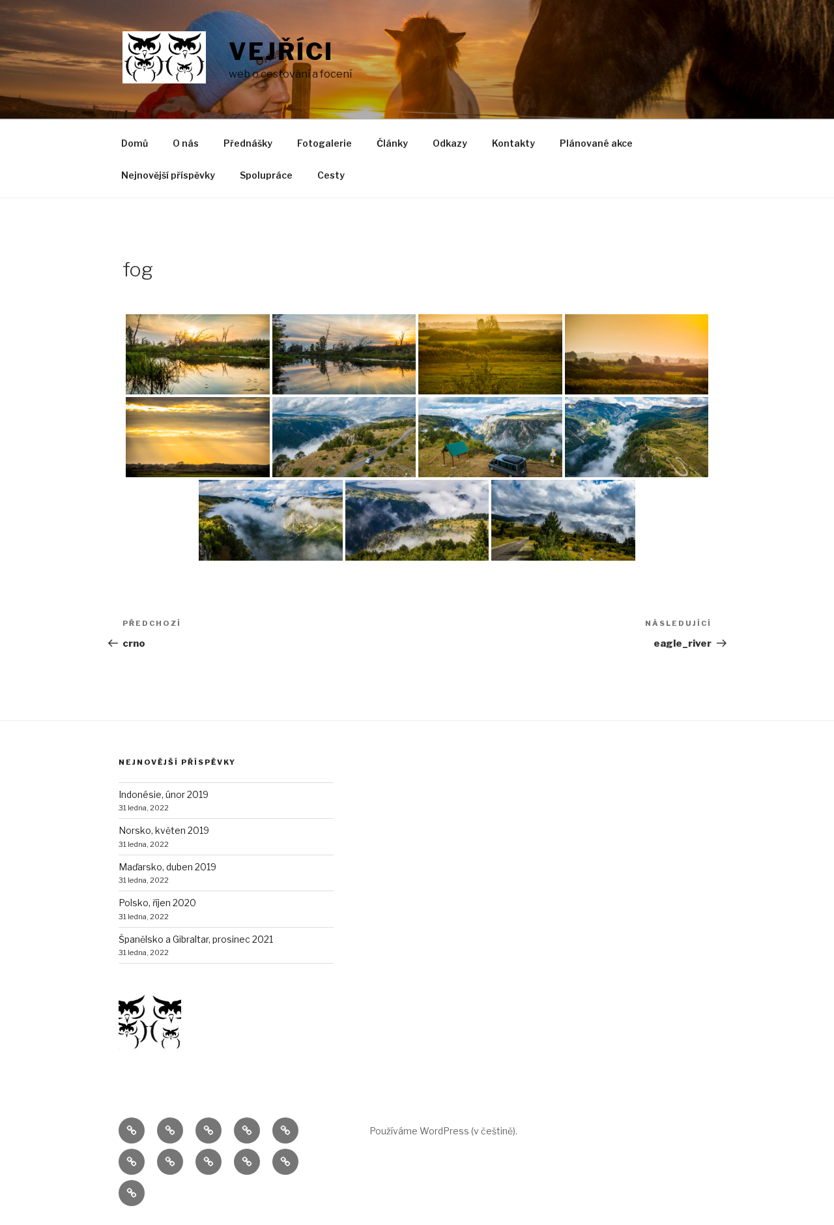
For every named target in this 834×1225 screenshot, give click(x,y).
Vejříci (281, 51)
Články (392, 143)
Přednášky (247, 143)
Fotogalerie (324, 143)
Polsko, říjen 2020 (157, 902)
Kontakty (513, 143)
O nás (186, 143)
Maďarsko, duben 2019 (167, 866)
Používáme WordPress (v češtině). (443, 1130)
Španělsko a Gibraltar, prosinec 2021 (196, 939)
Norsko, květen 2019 (164, 830)
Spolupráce (266, 175)
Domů (134, 143)
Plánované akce (596, 143)
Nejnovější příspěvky (168, 175)
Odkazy (450, 143)
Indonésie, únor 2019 (163, 794)
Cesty (331, 175)
